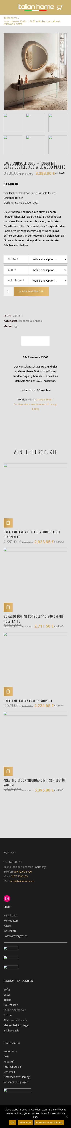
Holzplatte (16, 280)
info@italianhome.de (21, 881)
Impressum (10, 1051)
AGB (6, 1056)
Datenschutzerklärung (16, 1077)
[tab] (35, 341)
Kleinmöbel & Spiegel (16, 1025)
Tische (7, 999)
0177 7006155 (19, 876)
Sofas (7, 989)
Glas (12, 270)
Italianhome (10, 18)
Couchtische (11, 1005)
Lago (15, 326)
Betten (8, 1015)
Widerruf (9, 1061)
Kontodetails (11, 920)
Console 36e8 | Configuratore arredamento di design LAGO (35, 404)
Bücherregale (11, 1030)
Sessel (7, 994)
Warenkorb (10, 931)
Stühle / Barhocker (14, 1010)
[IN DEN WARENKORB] (8, 523)
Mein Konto (10, 915)
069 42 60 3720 (22, 871)
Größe (13, 259)
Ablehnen (25, 1122)
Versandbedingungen (16, 1082)
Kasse (7, 925)
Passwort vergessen (15, 936)
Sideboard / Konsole (15, 1020)
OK (12, 1122)
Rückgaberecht (12, 1066)
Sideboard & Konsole (30, 321)
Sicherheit (9, 1072)
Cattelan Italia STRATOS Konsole (28, 700)
